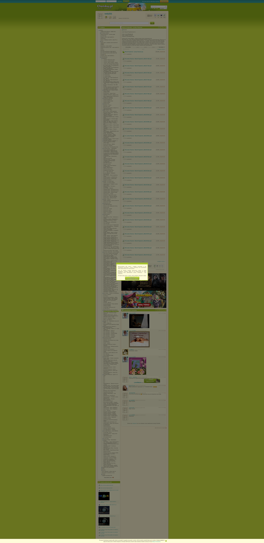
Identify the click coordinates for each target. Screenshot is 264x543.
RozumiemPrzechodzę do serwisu (132, 278)
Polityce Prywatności (156, 541)
